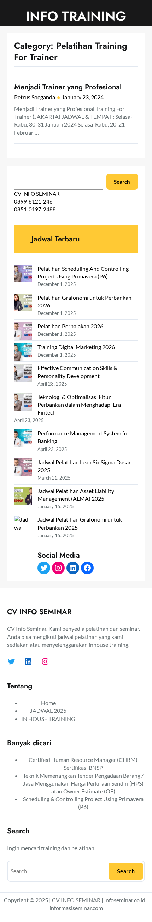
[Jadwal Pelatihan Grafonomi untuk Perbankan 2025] (23, 547)
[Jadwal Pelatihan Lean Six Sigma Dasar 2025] (23, 468)
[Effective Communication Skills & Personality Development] (23, 373)
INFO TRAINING (76, 16)
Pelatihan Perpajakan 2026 (70, 326)
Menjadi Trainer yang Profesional (68, 87)
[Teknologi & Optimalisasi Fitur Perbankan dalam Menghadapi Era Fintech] (23, 402)
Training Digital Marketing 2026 (76, 346)
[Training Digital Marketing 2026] (23, 353)
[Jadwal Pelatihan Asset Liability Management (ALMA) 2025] (23, 496)
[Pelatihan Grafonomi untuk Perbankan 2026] (23, 303)
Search (122, 181)
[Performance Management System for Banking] (23, 439)
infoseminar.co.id (124, 900)
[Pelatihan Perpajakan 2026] (23, 332)
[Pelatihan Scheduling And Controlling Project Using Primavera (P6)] (23, 274)
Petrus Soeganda (34, 97)
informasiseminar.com (76, 907)
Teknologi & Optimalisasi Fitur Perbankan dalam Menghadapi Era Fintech (79, 404)
